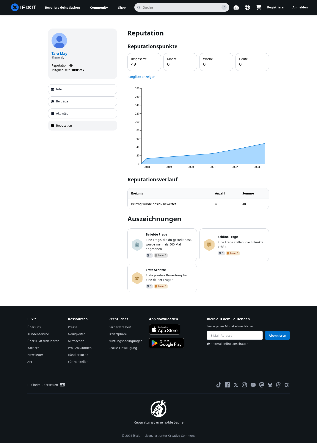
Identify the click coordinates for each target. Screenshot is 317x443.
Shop (122, 7)
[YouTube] (253, 384)
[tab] (82, 89)
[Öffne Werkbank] (236, 7)
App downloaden (163, 319)
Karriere (33, 348)
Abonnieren (277, 335)
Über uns (34, 327)
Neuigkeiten (77, 334)
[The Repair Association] (287, 384)
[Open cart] (258, 7)
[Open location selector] (247, 7)
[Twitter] (236, 384)
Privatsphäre (117, 334)
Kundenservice (38, 334)
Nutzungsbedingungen (125, 341)
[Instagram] (244, 384)
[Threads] (278, 384)
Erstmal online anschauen (229, 344)
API (29, 362)
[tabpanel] (198, 160)
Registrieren (276, 7)
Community (99, 7)
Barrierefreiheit (119, 327)
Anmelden (300, 7)
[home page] (23, 7)
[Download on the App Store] (164, 329)
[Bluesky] (270, 385)
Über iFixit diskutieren (43, 341)
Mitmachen (76, 341)
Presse (72, 327)
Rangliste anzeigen (141, 77)
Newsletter (35, 355)
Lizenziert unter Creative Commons (169, 435)
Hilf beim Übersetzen (42, 385)
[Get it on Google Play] (166, 343)
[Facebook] (227, 384)
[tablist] (83, 107)
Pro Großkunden (80, 348)
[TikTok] (218, 384)
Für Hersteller (78, 362)
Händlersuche (78, 355)
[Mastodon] (261, 384)
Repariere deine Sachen (62, 7)
